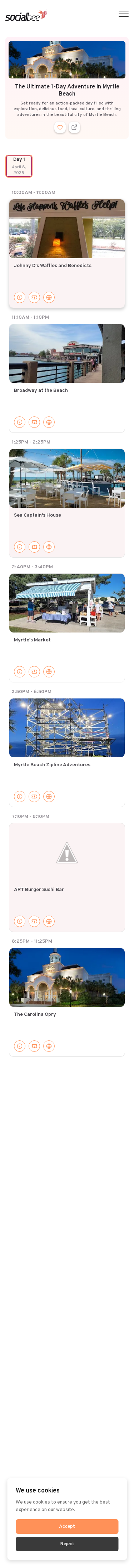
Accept (67, 1527)
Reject (67, 1544)
